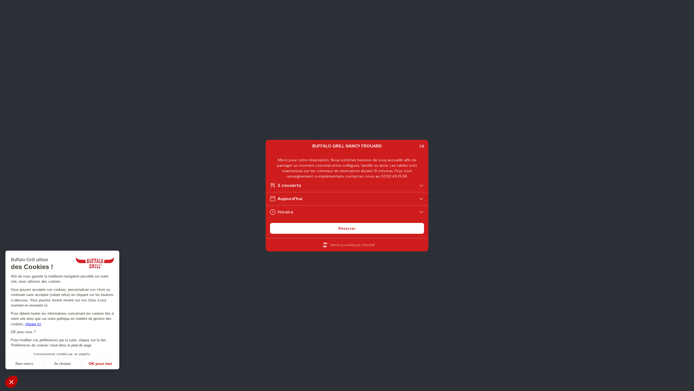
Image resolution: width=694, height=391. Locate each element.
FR (422, 146)
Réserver (347, 228)
